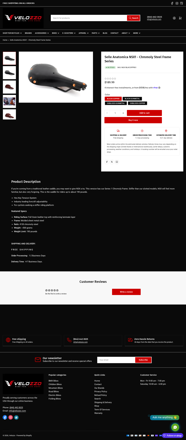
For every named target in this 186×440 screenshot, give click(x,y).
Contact (114, 33)
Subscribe (143, 360)
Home (5, 40)
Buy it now (133, 120)
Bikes (54, 33)
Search (97, 399)
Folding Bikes (55, 399)
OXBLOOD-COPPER (137, 103)
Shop (96, 406)
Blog (105, 33)
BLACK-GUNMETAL (132, 99)
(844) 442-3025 (16, 407)
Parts (94, 33)
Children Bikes (55, 384)
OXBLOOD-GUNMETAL (116, 103)
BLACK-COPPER (113, 99)
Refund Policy (100, 395)
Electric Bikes (55, 395)
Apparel (82, 33)
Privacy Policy (100, 391)
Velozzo (12, 435)
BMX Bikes (53, 381)
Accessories (40, 33)
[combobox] (95, 18)
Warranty (98, 413)
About (125, 33)
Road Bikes (54, 391)
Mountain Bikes (56, 388)
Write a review (126, 292)
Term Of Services (102, 409)
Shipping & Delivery (103, 402)
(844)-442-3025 (154, 17)
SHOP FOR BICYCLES (11, 33)
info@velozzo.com (154, 19)
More (135, 33)
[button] (110, 78)
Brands (28, 33)
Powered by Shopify (24, 435)
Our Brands (99, 388)
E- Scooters (67, 33)
